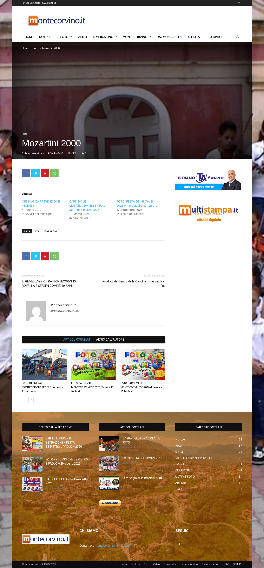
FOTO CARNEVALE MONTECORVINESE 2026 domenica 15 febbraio (141, 387)
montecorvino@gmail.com (112, 545)
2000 (36, 231)
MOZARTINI (50, 231)
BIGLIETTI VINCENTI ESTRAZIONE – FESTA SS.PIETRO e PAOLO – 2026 (64, 442)
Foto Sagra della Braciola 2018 (142, 478)
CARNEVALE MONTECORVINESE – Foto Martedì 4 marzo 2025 (87, 205)
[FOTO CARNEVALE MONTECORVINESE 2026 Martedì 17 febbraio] (93, 364)
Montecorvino (135, 37)
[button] (237, 37)
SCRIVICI (216, 37)
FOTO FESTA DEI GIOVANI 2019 (143, 458)
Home (29, 37)
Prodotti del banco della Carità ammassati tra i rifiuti (134, 284)
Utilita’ (194, 37)
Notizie (45, 37)
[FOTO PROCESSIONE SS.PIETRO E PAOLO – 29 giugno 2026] (32, 464)
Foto (64, 37)
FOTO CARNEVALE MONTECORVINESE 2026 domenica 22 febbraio (43, 387)
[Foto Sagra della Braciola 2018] (109, 483)
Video (82, 37)
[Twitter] (35, 173)
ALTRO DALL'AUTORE (110, 339)
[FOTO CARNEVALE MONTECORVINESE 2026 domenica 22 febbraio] (44, 364)
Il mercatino (103, 37)
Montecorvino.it (34, 153)
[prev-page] (24, 399)
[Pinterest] (45, 173)
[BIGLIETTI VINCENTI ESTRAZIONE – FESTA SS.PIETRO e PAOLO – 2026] (32, 443)
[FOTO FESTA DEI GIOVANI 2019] (109, 463)
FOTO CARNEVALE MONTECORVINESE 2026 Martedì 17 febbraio (92, 387)
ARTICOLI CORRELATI (77, 339)
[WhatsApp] (54, 173)
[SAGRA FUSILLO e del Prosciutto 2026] (32, 484)
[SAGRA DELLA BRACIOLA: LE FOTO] (109, 443)
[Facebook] (239, 3)
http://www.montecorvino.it (65, 310)
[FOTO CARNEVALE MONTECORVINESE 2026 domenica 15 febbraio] (142, 364)
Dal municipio (168, 37)
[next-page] (31, 399)
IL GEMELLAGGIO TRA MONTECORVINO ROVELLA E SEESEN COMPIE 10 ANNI (49, 284)
